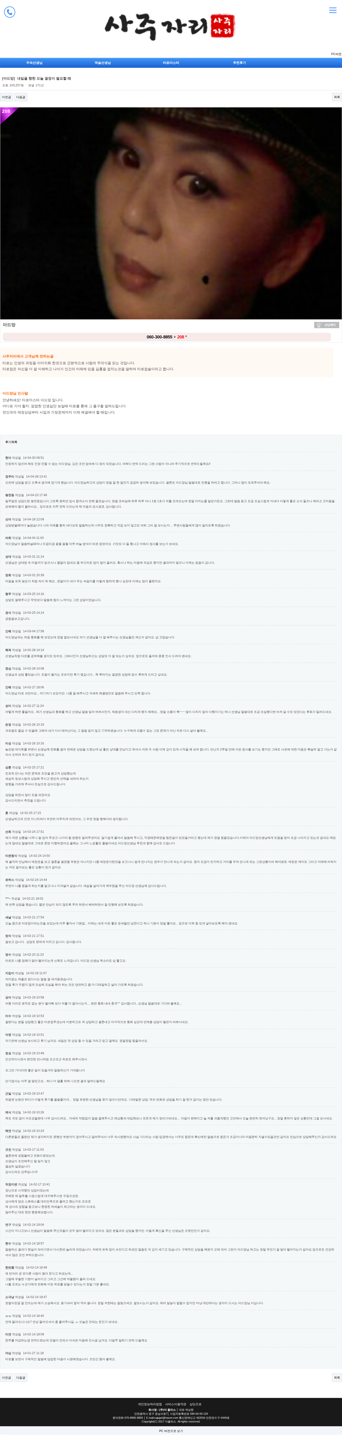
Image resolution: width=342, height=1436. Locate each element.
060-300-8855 (159, 337)
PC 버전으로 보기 (171, 1431)
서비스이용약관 (175, 1404)
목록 (337, 97)
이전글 (6, 97)
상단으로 (196, 1404)
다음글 (20, 97)
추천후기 (239, 63)
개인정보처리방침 (150, 1404)
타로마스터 (171, 63)
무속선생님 (34, 63)
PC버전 (336, 54)
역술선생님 (103, 63)
